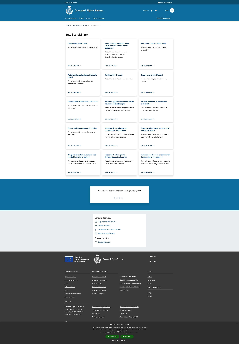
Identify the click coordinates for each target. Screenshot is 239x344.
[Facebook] (151, 10)
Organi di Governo (70, 277)
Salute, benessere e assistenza (129, 287)
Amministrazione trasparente (129, 307)
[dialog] (119, 333)
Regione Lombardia (71, 2)
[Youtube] (155, 10)
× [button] (237, 323)
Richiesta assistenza (98, 317)
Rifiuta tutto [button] (127, 336)
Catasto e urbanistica (99, 290)
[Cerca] (172, 10)
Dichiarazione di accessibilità (129, 317)
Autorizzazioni (124, 290)
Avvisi (149, 283)
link (137, 333)
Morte (85, 25)
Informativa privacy (126, 310)
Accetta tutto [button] (112, 336)
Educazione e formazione (128, 277)
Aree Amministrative (71, 280)
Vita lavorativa (96, 283)
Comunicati (151, 280)
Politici (67, 290)
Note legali (123, 313)
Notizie (150, 277)
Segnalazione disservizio (100, 310)
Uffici (66, 283)
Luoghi (150, 293)
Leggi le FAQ (96, 313)
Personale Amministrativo (73, 293)
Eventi (150, 296)
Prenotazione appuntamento (101, 307)
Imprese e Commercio (99, 287)
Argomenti (76, 25)
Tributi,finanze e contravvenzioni (130, 283)
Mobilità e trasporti (98, 293)
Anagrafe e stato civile (99, 277)
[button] (119, 341)
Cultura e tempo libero (99, 280)
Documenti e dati (70, 297)
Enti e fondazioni (70, 287)
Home (69, 25)
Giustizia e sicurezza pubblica (129, 280)
